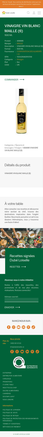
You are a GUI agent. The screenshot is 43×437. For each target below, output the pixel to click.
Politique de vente (10, 413)
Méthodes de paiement (12, 427)
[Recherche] (28, 12)
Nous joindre (8, 399)
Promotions (7, 382)
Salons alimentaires (11, 391)
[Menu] (39, 13)
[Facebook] (9, 328)
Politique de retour (11, 416)
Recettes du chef (10, 388)
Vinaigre (20, 59)
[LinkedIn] (23, 328)
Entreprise (7, 373)
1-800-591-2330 (15, 343)
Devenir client (8, 396)
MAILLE (20, 43)
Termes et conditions (11, 424)
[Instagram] (13, 328)
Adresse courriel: (11, 296)
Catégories (9, 145)
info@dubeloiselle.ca (17, 347)
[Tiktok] (33, 328)
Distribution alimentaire (12, 376)
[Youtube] (18, 328)
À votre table (8, 385)
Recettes (15, 266)
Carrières (7, 393)
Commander (11, 79)
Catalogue (7, 379)
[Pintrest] (28, 328)
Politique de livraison (11, 410)
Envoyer (9, 307)
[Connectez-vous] (34, 12)
